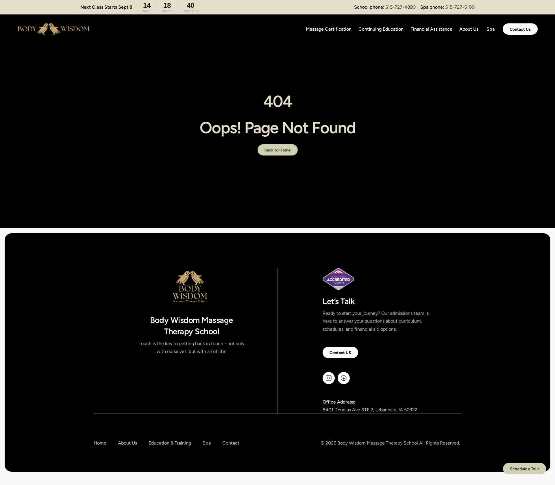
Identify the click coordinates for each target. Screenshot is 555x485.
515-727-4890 (400, 7)
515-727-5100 (460, 7)
